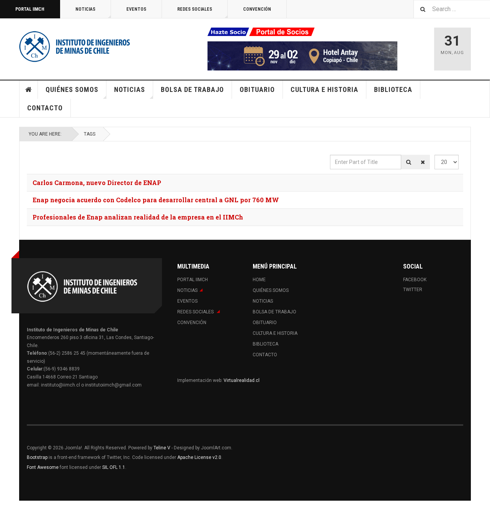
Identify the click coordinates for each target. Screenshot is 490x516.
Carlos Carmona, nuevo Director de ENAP (97, 183)
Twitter (412, 289)
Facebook (414, 279)
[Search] (408, 162)
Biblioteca (393, 89)
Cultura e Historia (324, 89)
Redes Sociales (194, 9)
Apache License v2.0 (199, 457)
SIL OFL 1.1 (113, 467)
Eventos (136, 9)
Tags (89, 134)
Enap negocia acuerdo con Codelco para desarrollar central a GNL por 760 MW (156, 200)
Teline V (162, 447)
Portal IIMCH (29, 9)
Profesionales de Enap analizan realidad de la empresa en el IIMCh (138, 217)
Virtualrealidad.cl (242, 380)
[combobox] (451, 9)
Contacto (45, 108)
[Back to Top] (7, 508)
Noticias (85, 9)
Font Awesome (43, 467)
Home (29, 89)
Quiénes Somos (72, 89)
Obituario (257, 89)
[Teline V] (74, 46)
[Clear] (423, 162)
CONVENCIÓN (257, 9)
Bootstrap (37, 457)
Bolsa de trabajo (192, 89)
